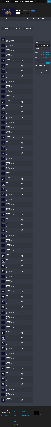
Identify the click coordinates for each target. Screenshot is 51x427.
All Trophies (6, 28)
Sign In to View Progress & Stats (42, 45)
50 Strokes (8, 49)
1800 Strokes (8, 383)
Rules (15, 414)
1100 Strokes (8, 264)
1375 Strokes (8, 321)
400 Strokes (8, 121)
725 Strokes (8, 187)
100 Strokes (8, 59)
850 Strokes (8, 213)
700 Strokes (8, 182)
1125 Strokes (8, 270)
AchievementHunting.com (26, 415)
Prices (27, 13)
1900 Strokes (8, 393)
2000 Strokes (8, 398)
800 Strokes (8, 203)
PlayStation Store (44, 57)
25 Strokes (8, 44)
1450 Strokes (8, 336)
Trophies (18, 13)
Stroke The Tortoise (23, 11)
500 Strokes (8, 141)
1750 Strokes (8, 377)
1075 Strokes (8, 259)
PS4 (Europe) (43, 52)
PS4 (46, 52)
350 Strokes (8, 110)
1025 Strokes (8, 249)
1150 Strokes (8, 275)
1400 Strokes (8, 326)
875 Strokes (8, 218)
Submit (39, 70)
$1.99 (42, 55)
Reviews (31, 1)
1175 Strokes (8, 280)
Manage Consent (17, 419)
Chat (35, 1)
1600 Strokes (8, 362)
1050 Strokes (8, 254)
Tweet (47, 70)
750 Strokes (8, 193)
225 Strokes (8, 85)
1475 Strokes (8, 341)
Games (13, 1)
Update (47, 62)
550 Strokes (8, 152)
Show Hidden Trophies (41, 65)
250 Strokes (8, 90)
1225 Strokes (8, 290)
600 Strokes (8, 162)
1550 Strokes (8, 357)
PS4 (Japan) (47, 54)
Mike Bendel (7, 413)
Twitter (23, 412)
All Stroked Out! (9, 37)
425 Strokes (8, 126)
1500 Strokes (8, 347)
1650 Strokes (8, 367)
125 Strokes (8, 64)
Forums (16, 1)
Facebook (23, 414)
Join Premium (16, 424)
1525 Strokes (8, 352)
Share (43, 72)
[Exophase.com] (6, 2)
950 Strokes (8, 234)
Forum (29, 13)
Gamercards (21, 1)
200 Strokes (8, 80)
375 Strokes (8, 116)
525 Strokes (8, 146)
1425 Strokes (8, 331)
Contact (15, 417)
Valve (10, 416)
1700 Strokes (8, 372)
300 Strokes (8, 100)
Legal (15, 418)
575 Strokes (8, 157)
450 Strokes (8, 131)
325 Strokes (8, 105)
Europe (42, 50)
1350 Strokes (8, 316)
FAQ (14, 411)
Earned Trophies (17, 28)
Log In (49, 1)
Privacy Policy (16, 421)
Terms (15, 422)
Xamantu (6, 415)
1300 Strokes (8, 306)
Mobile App (15, 412)
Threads (23, 411)
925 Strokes (8, 229)
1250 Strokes (8, 295)
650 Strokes (8, 172)
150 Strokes (8, 69)
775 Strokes (8, 198)
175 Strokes (8, 75)
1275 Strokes (8, 300)
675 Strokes (8, 177)
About (15, 415)
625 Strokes (8, 167)
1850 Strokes (8, 388)
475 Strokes (8, 136)
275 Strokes (8, 95)
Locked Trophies (28, 28)
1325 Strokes (8, 311)
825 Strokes (8, 208)
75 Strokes (8, 54)
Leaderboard (27, 1)
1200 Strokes (8, 285)
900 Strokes (8, 223)
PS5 (44, 54)
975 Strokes (8, 239)
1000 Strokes (8, 244)
